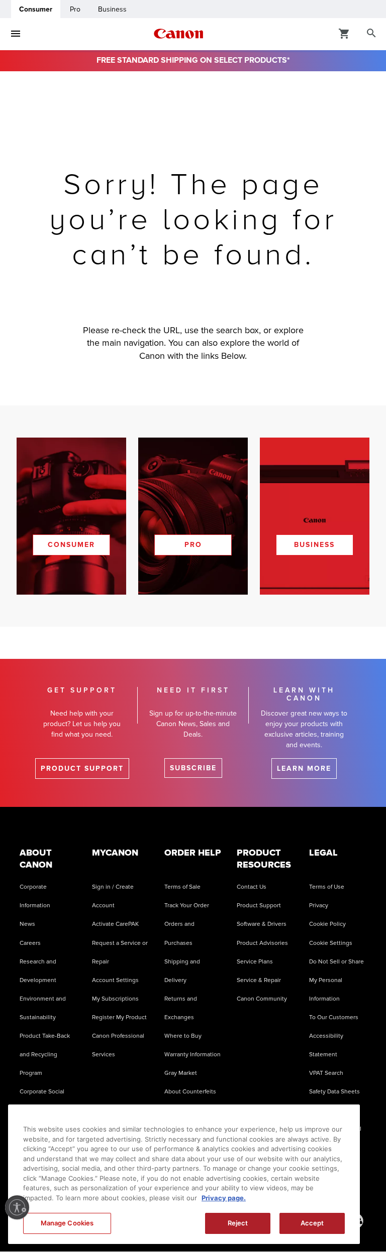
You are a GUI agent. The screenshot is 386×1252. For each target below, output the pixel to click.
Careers (30, 943)
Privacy (318, 905)
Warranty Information (192, 1054)
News (27, 924)
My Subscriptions (115, 999)
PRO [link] (193, 544)
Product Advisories (262, 943)
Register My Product (119, 1017)
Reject (238, 1223)
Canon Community (262, 999)
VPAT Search (326, 1073)
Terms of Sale (182, 887)
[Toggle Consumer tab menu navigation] (15, 34)
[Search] (371, 33)
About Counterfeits (190, 1091)
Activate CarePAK (115, 924)
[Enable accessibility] (17, 1207)
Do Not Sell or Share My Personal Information (336, 980)
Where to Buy (183, 1036)
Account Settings (115, 980)
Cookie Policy (327, 924)
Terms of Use (326, 887)
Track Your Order (186, 905)
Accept (312, 1223)
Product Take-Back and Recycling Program (45, 1054)
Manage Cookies (67, 1223)
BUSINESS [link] (314, 544)
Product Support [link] (82, 768)
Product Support (259, 905)
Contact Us (251, 887)
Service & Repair (259, 980)
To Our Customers (333, 1017)
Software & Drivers (261, 924)
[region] (184, 1174)
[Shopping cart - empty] (344, 33)
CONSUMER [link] (71, 544)
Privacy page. (224, 1198)
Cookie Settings (330, 943)
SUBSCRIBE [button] (193, 768)
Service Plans (255, 961)
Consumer (35, 9)
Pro (75, 9)
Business (112, 9)
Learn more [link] (304, 768)
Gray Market (180, 1073)
